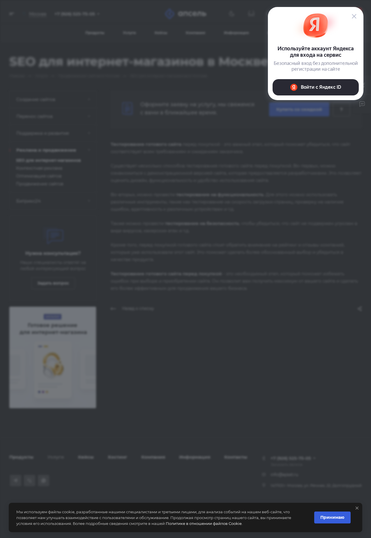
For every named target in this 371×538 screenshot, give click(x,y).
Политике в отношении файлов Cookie (204, 523)
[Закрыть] (357, 508)
